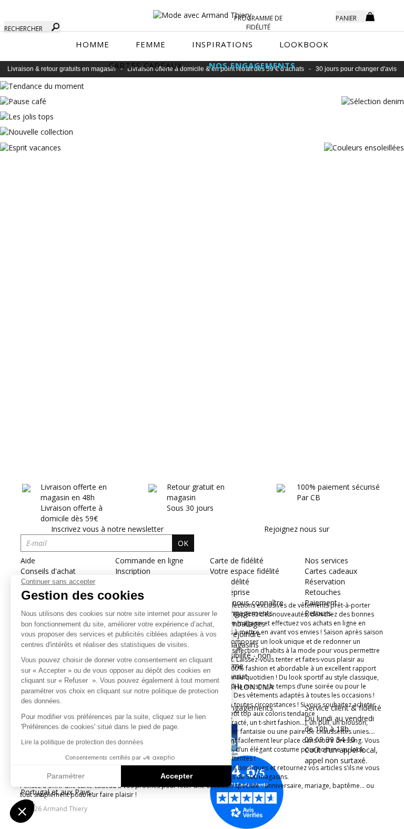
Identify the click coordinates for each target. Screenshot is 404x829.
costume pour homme (307, 749)
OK (183, 543)
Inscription (132, 571)
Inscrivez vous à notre (107, 529)
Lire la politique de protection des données (82, 742)
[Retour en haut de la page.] (367, 815)
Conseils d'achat (48, 571)
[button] (22, 811)
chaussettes (333, 731)
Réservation (325, 582)
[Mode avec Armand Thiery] (202, 11)
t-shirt (267, 722)
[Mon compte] (320, 16)
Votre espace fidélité (244, 571)
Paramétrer (66, 776)
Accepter (176, 776)
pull (323, 722)
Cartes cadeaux (331, 571)
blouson (353, 722)
